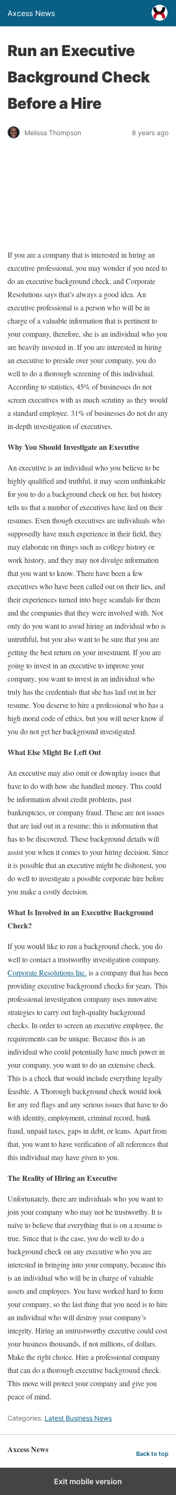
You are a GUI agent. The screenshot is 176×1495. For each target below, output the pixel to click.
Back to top (152, 1453)
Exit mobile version (88, 1481)
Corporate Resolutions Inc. (47, 972)
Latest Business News (78, 1418)
